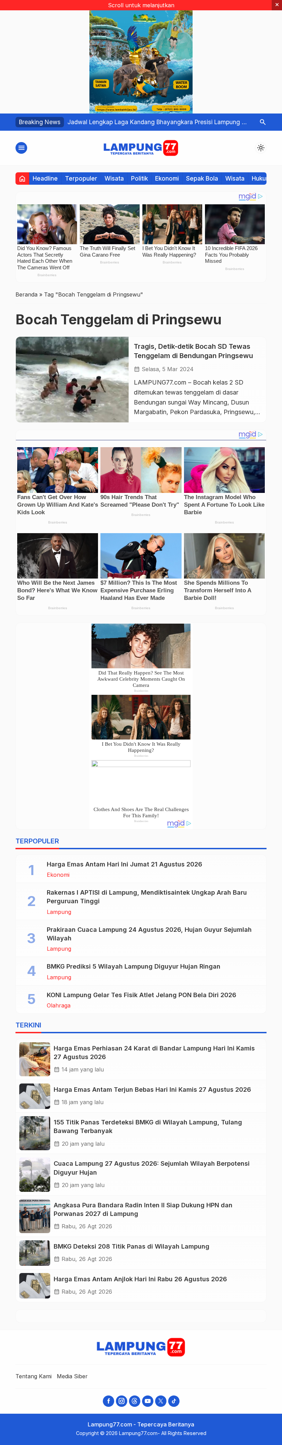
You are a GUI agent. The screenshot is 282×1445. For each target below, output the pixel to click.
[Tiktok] (174, 1401)
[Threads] (134, 1401)
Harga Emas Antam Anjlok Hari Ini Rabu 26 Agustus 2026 (140, 1279)
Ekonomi (167, 178)
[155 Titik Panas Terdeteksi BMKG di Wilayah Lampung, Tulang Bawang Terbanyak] (34, 1133)
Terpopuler (81, 178)
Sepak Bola (202, 178)
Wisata (114, 178)
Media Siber (72, 1376)
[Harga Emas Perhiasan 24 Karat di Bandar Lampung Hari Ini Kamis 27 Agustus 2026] (34, 1059)
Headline (45, 178)
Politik (139, 178)
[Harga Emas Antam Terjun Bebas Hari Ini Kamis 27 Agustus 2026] (34, 1096)
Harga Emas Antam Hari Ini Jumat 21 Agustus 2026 (124, 864)
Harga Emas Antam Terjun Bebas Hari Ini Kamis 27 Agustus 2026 (152, 1089)
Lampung (59, 912)
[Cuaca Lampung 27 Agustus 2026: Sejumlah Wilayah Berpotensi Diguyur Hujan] (34, 1174)
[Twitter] (160, 1401)
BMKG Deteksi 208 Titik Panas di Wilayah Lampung (131, 1246)
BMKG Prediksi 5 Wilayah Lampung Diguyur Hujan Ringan (133, 966)
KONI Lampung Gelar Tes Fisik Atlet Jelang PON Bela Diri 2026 (141, 995)
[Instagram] (121, 1401)
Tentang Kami (33, 1376)
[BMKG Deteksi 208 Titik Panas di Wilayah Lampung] (34, 1253)
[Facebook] (108, 1401)
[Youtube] (147, 1401)
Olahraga (58, 1005)
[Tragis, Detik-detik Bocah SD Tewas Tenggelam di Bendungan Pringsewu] (72, 379)
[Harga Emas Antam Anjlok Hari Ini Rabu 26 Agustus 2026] (34, 1285)
